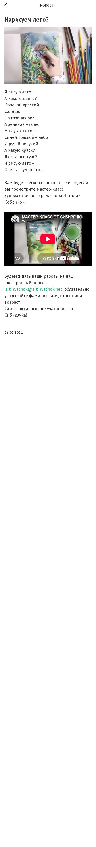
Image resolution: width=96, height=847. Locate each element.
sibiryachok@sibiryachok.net (34, 289)
